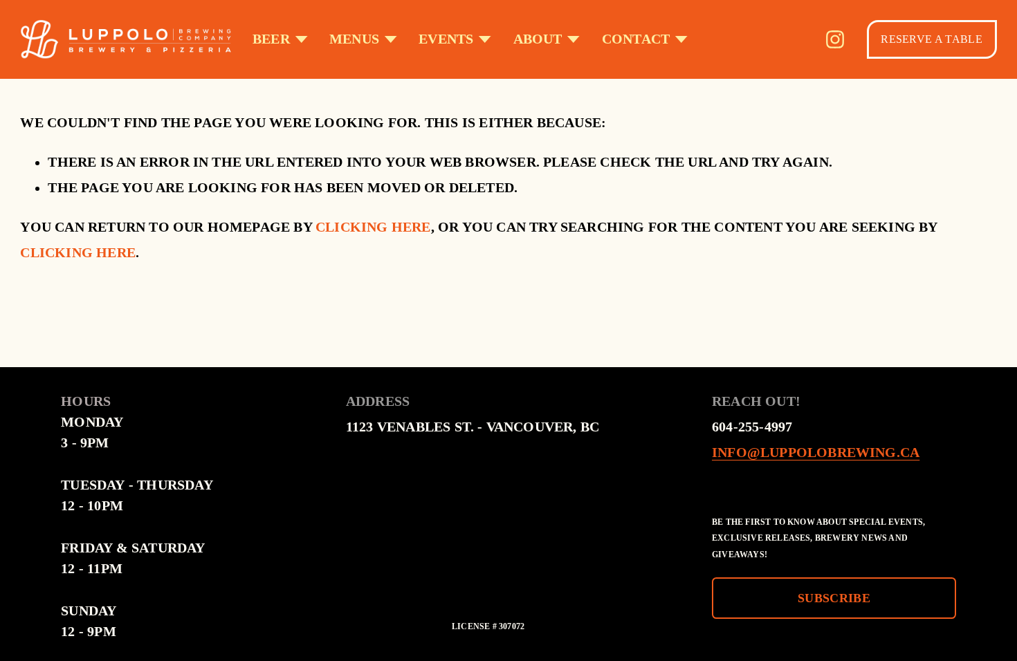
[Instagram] (835, 39)
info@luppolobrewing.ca (815, 452)
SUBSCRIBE (834, 598)
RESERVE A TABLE (931, 39)
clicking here (373, 227)
